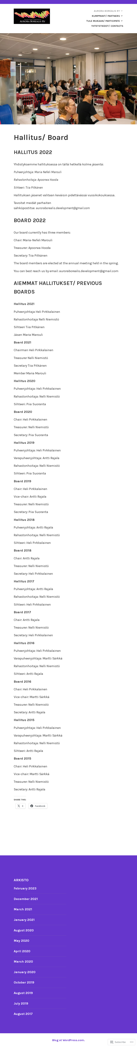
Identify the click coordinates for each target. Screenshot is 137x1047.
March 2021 (23, 909)
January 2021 (24, 920)
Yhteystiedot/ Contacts (107, 25)
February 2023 (25, 888)
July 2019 (21, 1003)
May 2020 (21, 941)
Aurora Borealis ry (107, 10)
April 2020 (22, 951)
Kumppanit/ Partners (106, 15)
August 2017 (23, 1014)
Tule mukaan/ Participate (103, 20)
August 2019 (23, 993)
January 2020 (24, 972)
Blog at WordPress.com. (68, 1040)
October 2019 (24, 982)
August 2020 (24, 930)
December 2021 (26, 899)
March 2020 (23, 961)
